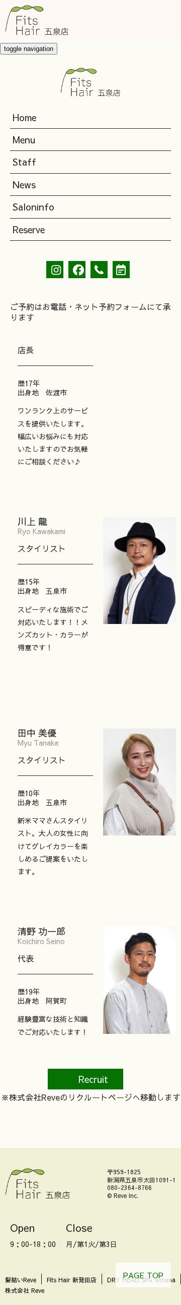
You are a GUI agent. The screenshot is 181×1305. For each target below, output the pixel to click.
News (24, 184)
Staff (24, 161)
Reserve (29, 229)
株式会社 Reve (24, 1290)
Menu (24, 139)
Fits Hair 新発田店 (72, 1280)
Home (24, 117)
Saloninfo (33, 206)
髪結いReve (20, 1280)
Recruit (93, 1079)
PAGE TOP (143, 1275)
